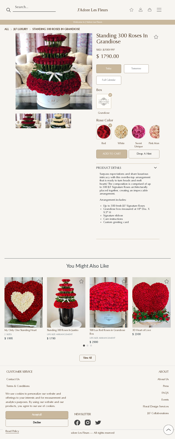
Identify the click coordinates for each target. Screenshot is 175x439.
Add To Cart (112, 154)
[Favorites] (155, 37)
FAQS (165, 393)
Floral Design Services (156, 406)
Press (166, 386)
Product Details (108, 168)
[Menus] (159, 10)
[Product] (23, 302)
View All (87, 358)
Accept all (37, 415)
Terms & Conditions (17, 386)
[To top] (168, 429)
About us (163, 379)
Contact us (12, 379)
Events (165, 400)
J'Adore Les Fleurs (92, 10)
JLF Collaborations (158, 413)
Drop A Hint (144, 154)
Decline (37, 423)
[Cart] (150, 10)
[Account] (141, 10)
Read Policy (12, 431)
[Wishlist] (131, 10)
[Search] (8, 10)
